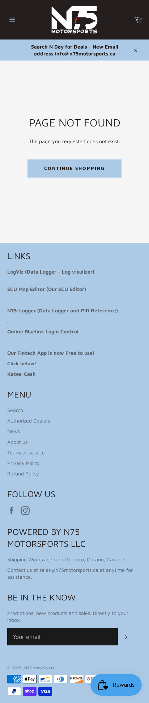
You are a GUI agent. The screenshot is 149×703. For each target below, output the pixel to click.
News (13, 431)
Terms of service (26, 452)
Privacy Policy (23, 463)
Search (15, 410)
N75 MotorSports (39, 667)
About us (17, 442)
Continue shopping (74, 168)
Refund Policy (23, 473)
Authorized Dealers (28, 420)
